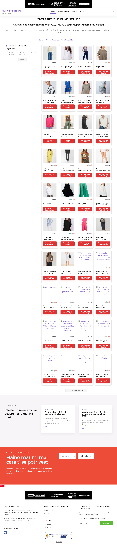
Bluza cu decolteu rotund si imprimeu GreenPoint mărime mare (85, 68)
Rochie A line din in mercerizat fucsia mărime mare (102, 341)
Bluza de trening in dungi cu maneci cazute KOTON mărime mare (49, 103)
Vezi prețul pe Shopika (67, 72)
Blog (81, 12)
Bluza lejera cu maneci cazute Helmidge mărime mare (102, 240)
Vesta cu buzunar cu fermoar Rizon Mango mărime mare (102, 137)
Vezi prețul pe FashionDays (49, 72)
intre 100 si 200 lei (49, 513)
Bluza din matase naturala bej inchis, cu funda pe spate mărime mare (84, 103)
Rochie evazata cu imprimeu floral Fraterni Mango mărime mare (84, 342)
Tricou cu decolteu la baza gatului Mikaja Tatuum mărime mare (49, 274)
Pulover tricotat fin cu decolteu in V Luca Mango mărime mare (84, 274)
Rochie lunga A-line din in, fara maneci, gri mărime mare (85, 136)
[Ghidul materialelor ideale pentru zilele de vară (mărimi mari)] (95, 419)
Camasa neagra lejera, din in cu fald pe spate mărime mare (67, 240)
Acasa (53, 12)
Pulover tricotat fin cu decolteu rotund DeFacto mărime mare (49, 68)
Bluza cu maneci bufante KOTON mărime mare (102, 204)
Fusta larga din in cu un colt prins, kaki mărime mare (49, 376)
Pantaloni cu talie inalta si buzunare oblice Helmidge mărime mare (67, 342)
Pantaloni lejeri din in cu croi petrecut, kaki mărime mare (67, 136)
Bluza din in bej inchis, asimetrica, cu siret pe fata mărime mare (103, 68)
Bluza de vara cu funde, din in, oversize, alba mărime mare (102, 377)
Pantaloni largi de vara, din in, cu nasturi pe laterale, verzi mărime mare (84, 205)
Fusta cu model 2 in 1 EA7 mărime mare (103, 169)
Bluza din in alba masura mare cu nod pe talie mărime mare (102, 274)
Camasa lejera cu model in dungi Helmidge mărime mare (49, 240)
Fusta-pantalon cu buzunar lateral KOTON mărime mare (84, 308)
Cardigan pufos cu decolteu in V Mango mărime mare (84, 377)
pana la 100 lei (48, 510)
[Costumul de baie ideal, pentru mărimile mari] (58, 419)
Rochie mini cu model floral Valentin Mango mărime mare (48, 342)
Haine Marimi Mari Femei (66, 12)
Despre (48, 527)
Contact (48, 525)
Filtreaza (22, 59)
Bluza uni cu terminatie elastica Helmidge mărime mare (49, 205)
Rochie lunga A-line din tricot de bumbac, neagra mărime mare (67, 205)
